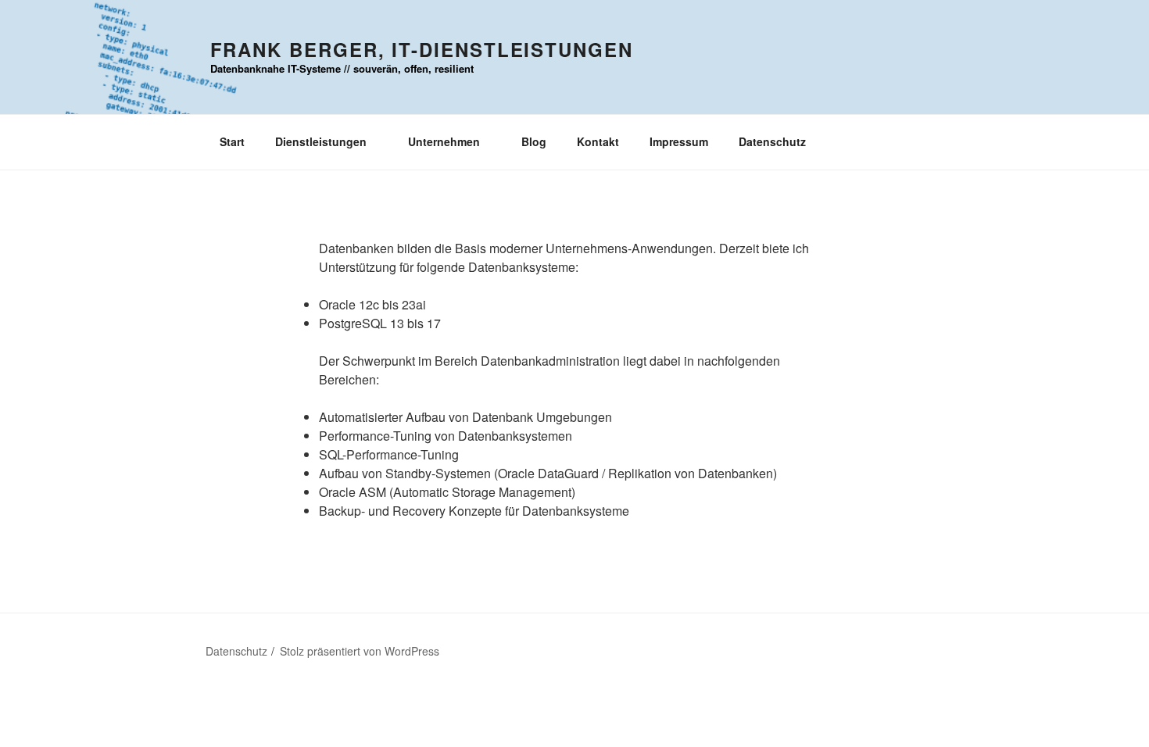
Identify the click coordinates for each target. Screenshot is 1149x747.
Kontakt (598, 141)
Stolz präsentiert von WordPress (359, 651)
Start (232, 141)
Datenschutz (772, 141)
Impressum (679, 141)
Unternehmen (444, 141)
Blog (533, 141)
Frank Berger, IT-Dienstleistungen (421, 49)
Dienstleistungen (321, 141)
